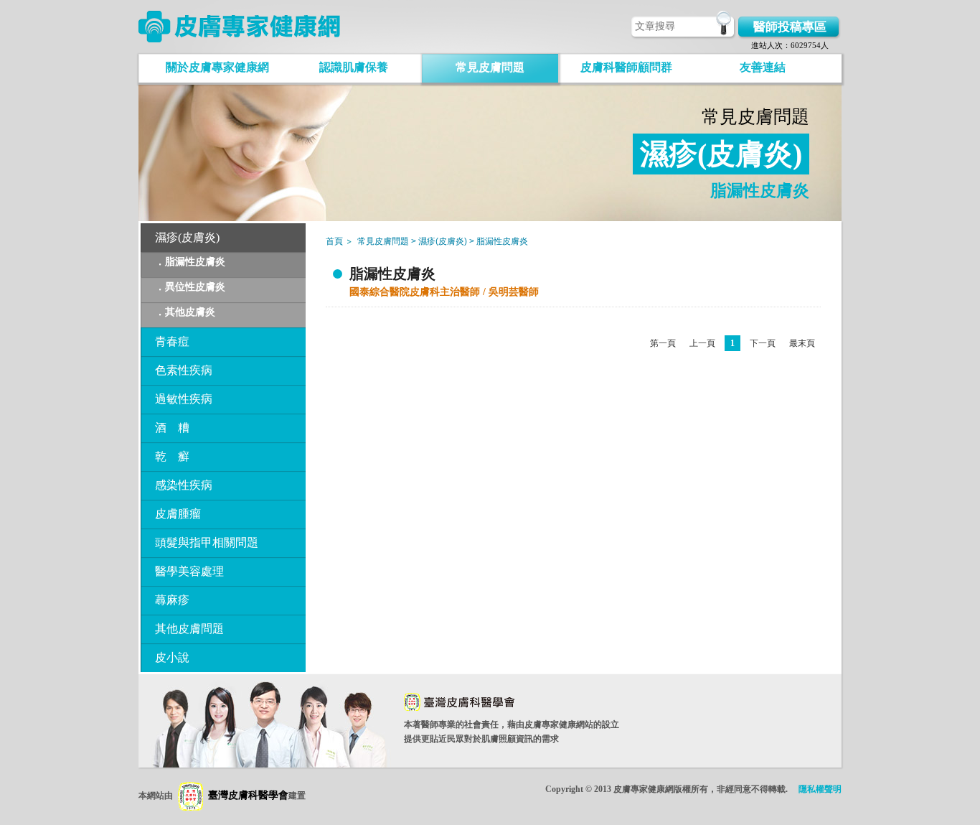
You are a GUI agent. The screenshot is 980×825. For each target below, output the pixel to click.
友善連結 (763, 67)
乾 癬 (172, 456)
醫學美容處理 (189, 571)
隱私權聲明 (820, 789)
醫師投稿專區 (789, 27)
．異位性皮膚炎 (190, 286)
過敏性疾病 (183, 399)
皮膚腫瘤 (178, 514)
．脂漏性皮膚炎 (190, 261)
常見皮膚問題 (490, 67)
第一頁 (663, 343)
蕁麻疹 (172, 600)
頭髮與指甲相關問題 (206, 542)
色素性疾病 (183, 370)
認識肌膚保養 (353, 67)
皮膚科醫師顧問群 (626, 67)
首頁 (334, 241)
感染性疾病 (183, 485)
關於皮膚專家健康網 (217, 67)
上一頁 (702, 343)
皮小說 (172, 657)
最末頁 (802, 343)
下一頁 (763, 343)
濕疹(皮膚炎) (187, 237)
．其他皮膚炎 (185, 312)
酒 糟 (172, 427)
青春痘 (172, 341)
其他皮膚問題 (189, 629)
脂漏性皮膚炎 (392, 273)
